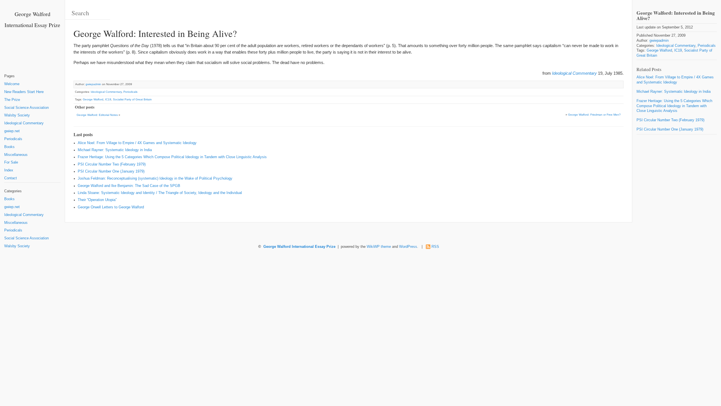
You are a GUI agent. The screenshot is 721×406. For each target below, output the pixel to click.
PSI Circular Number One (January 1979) (111, 171)
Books (9, 147)
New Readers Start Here (24, 92)
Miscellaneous (16, 155)
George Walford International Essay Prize (299, 247)
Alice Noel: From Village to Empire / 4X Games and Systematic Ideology (137, 143)
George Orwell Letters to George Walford (111, 207)
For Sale (11, 162)
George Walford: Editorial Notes (97, 114)
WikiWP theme (379, 247)
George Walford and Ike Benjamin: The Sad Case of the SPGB (129, 186)
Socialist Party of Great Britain (132, 99)
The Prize (12, 100)
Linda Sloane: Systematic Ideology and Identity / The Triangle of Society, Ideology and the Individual (160, 193)
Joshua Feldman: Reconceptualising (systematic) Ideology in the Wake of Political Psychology (155, 178)
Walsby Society (17, 115)
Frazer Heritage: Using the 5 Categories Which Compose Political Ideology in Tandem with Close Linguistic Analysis (172, 157)
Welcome (11, 84)
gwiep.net (12, 131)
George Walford (93, 99)
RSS (435, 247)
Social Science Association (26, 108)
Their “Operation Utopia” (97, 200)
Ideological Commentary (24, 123)
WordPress (408, 247)
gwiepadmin (93, 84)
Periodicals (13, 139)
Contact (10, 178)
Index (8, 170)
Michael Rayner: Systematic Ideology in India (115, 150)
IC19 (108, 99)
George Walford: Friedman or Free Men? (594, 114)
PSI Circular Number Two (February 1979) (112, 164)
